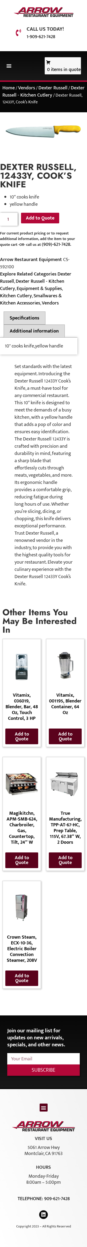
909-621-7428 (57, 1199)
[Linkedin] (43, 1214)
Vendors (26, 88)
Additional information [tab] (34, 331)
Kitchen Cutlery (16, 296)
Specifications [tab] (24, 318)
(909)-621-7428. (56, 244)
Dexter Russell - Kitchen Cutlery (43, 91)
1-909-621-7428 (41, 37)
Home (8, 88)
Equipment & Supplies (39, 288)
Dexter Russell (52, 88)
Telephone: (31, 1199)
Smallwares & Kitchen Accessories (31, 299)
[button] (9, 66)
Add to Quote (40, 218)
